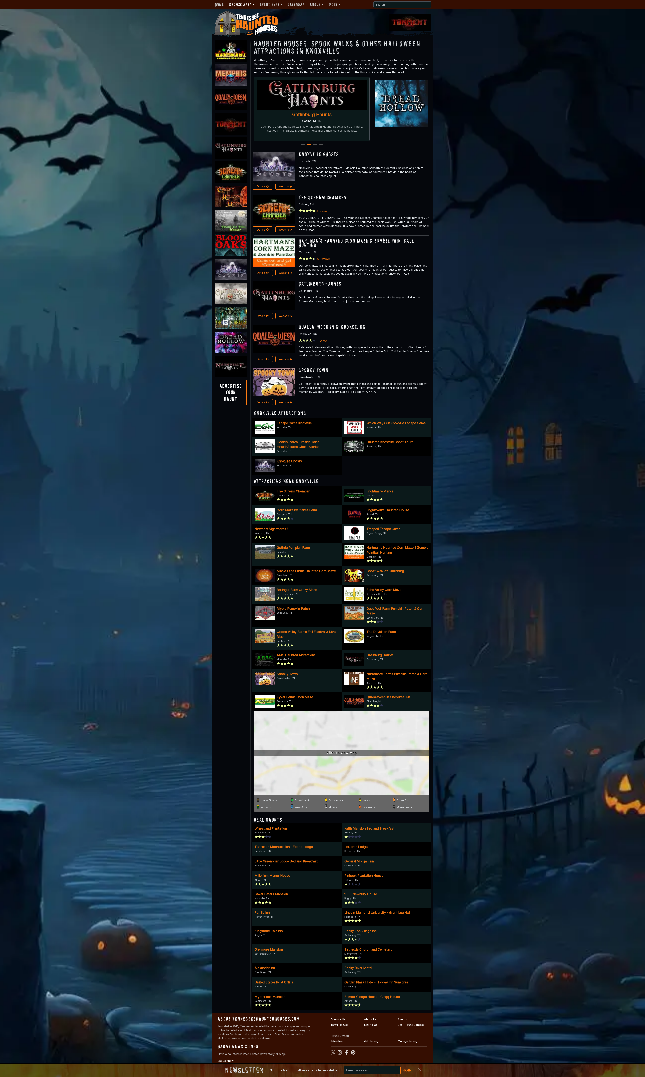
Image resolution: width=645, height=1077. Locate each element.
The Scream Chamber (323, 197)
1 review (321, 340)
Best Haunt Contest (411, 1024)
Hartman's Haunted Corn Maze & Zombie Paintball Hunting (356, 243)
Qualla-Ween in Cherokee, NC (311, 114)
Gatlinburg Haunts (320, 284)
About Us (370, 1019)
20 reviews (323, 258)
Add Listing (371, 1041)
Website (284, 186)
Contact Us (338, 1019)
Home (219, 4)
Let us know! (226, 1060)
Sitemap (403, 1019)
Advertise (337, 1041)
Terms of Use (339, 1024)
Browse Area (240, 4)
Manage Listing (407, 1041)
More (333, 4)
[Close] (420, 1070)
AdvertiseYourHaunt (231, 392)
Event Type (270, 4)
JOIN (407, 1070)
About (315, 4)
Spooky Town (313, 370)
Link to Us (370, 1024)
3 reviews (322, 211)
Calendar (296, 4)
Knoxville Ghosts (319, 154)
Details (261, 186)
